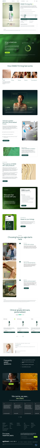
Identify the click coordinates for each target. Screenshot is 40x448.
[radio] (28, 15)
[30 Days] (13, 74)
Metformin (11, 428)
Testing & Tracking (4, 430)
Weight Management (4, 425)
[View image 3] (14, 24)
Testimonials (25, 426)
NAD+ (10, 425)
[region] (20, 327)
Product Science (19, 425)
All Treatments (11, 424)
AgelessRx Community (26, 425)
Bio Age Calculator (33, 425)
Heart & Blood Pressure (5, 429)
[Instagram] (12, 441)
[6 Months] (27, 75)
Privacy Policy (32, 438)
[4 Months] (21, 75)
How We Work (25, 427)
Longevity (3, 424)
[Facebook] (11, 441)
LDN (10, 427)
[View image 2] (11, 24)
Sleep (3, 427)
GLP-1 (10, 426)
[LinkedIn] (14, 441)
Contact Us (32, 426)
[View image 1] (8, 24)
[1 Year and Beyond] (34, 75)
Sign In (32, 427)
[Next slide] (23, 336)
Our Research (18, 424)
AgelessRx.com (28, 301)
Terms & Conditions (25, 438)
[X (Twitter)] (16, 441)
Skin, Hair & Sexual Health (5, 428)
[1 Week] (5, 75)
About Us (25, 424)
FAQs (24, 429)
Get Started (7, 52)
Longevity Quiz (33, 424)
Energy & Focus (4, 426)
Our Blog (25, 428)
